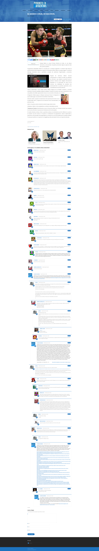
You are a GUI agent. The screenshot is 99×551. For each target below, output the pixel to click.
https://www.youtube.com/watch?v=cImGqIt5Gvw (43, 466)
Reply (69, 188)
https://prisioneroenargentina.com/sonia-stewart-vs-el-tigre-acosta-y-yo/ (61, 362)
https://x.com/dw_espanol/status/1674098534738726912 (44, 480)
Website (29, 530)
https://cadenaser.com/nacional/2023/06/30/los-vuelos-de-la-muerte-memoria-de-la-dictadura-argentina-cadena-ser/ (51, 477)
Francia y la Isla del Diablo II (48, 142)
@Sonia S (41, 330)
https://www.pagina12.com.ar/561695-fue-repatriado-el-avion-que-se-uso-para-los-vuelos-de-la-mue (49, 452)
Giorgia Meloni (35, 126)
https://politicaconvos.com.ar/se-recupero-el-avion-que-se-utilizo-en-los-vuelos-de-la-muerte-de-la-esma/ (50, 481)
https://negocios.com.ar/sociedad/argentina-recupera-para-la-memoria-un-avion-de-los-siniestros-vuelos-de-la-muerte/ (52, 470)
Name (29, 523)
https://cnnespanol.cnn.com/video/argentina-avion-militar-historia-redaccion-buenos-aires (48, 471)
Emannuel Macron (31, 126)
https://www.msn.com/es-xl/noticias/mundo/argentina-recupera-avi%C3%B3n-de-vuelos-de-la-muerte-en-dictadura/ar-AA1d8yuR (53, 482)
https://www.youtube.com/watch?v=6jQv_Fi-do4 (43, 467)
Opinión (60, 19)
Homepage (56, 19)
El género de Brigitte (31, 142)
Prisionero (33, 58)
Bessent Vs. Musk (61, 140)
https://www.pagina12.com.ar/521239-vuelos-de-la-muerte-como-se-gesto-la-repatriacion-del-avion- (49, 462)
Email (28, 526)
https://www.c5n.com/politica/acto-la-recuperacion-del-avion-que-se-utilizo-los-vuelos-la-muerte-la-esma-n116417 (51, 465)
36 (36, 58)
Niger (38, 126)
